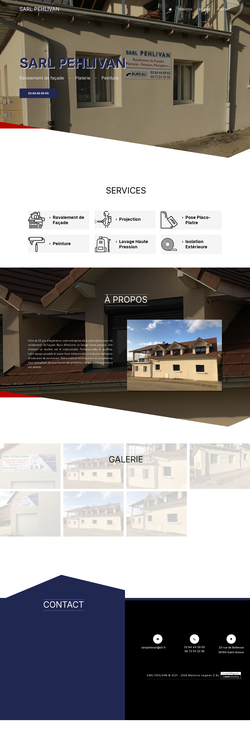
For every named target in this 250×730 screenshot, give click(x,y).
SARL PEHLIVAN (40, 9)
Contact (223, 9)
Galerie (204, 9)
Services (185, 9)
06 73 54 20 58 (194, 651)
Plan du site (127, 728)
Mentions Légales (200, 675)
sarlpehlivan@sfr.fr (153, 647)
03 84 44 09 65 (38, 93)
